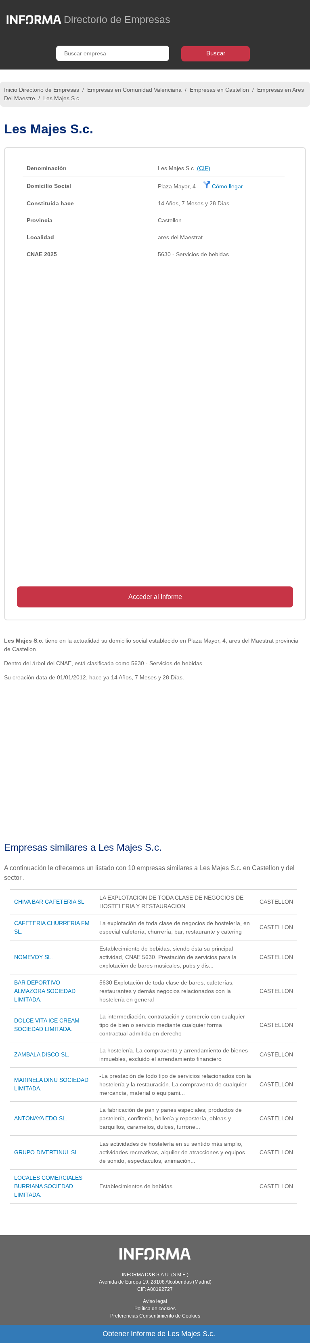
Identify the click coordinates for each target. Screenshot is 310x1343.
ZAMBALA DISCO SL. (41, 1054)
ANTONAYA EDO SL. (40, 1118)
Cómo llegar (226, 186)
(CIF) (203, 168)
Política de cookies (155, 1308)
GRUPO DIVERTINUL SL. (47, 1152)
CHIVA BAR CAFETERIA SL (49, 901)
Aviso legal (155, 1301)
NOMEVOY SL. (33, 957)
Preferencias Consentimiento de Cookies (155, 1316)
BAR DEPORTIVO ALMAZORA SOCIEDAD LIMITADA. (44, 991)
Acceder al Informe (155, 596)
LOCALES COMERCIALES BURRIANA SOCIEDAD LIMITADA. (48, 1186)
